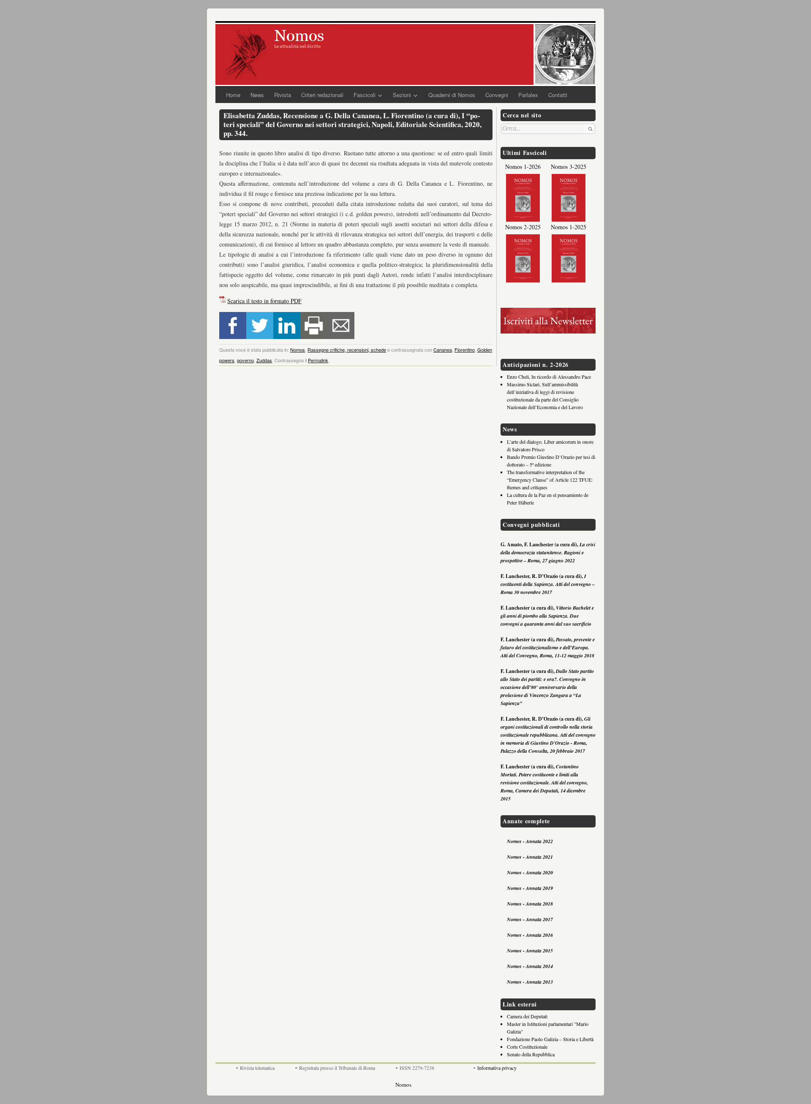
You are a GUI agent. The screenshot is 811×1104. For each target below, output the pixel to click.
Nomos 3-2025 (568, 167)
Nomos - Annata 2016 (530, 935)
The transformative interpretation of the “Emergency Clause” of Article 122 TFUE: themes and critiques (550, 480)
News (257, 95)
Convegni (496, 95)
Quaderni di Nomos (451, 95)
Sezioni (402, 95)
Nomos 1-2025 (568, 227)
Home (233, 95)
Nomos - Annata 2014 (530, 966)
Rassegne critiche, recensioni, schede (347, 349)
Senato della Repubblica (531, 1054)
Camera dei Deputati (527, 1016)
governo (245, 360)
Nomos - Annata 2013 (530, 981)
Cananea (442, 349)
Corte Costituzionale (527, 1046)
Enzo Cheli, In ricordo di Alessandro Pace (549, 376)
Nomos (297, 349)
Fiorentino (464, 349)
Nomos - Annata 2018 (530, 903)
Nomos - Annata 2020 (530, 872)
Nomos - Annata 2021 (530, 856)
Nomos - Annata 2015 (530, 950)
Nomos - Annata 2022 (530, 841)
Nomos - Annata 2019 (530, 888)
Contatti (557, 95)
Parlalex (528, 95)
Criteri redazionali (322, 95)
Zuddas (264, 360)
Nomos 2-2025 (523, 227)
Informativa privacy (497, 1067)
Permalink (318, 360)
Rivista (282, 95)
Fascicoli (365, 95)
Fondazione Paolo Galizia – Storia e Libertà (550, 1039)
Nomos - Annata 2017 (530, 919)
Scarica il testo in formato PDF (264, 301)
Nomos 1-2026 (523, 167)
